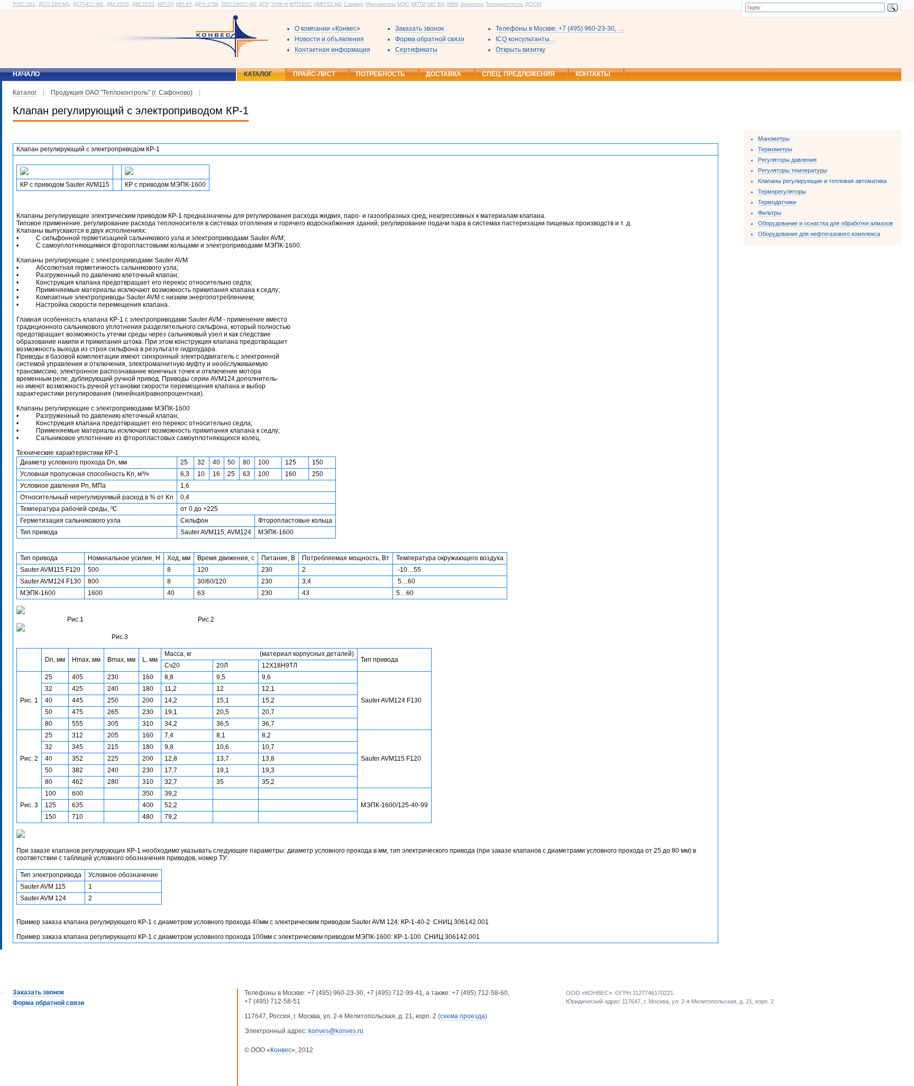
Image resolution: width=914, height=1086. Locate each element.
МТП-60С (300, 4)
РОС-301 (24, 4)
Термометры (775, 149)
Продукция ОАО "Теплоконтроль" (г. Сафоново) (122, 92)
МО (431, 4)
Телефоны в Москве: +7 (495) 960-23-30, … (560, 28)
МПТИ (418, 4)
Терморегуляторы (782, 191)
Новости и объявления (329, 39)
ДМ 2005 (118, 4)
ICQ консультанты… (526, 39)
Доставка (443, 74)
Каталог (258, 74)
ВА (441, 4)
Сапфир (354, 4)
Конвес (280, 1050)
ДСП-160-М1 (54, 4)
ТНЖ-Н (279, 4)
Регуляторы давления (787, 160)
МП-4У (183, 4)
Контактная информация (332, 49)
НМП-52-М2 (328, 4)
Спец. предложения (518, 74)
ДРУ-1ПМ (206, 4)
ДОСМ (533, 4)
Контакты (592, 74)
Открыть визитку (520, 49)
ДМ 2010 (143, 4)
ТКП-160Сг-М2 (239, 4)
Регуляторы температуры (792, 170)
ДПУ (264, 4)
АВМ (452, 4)
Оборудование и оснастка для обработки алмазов (825, 223)
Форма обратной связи (429, 39)
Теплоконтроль (505, 4)
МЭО (403, 4)
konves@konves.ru (335, 1031)
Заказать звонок (419, 28)
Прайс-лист (314, 74)
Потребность (380, 74)
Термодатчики (777, 202)
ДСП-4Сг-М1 (88, 4)
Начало (26, 74)
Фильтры (769, 212)
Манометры (380, 4)
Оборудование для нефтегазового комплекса (819, 234)
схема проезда (462, 1016)
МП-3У (165, 4)
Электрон (472, 4)
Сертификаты (416, 49)
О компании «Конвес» (327, 28)
